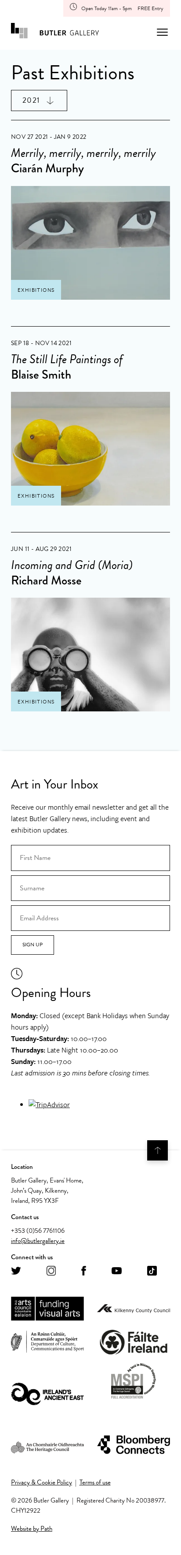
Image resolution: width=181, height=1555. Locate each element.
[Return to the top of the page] (157, 1150)
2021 (31, 100)
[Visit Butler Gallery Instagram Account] (51, 1271)
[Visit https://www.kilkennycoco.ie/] (133, 1309)
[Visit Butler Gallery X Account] (16, 1271)
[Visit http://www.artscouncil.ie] (47, 1309)
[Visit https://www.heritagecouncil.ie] (47, 1445)
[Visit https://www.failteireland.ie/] (133, 1342)
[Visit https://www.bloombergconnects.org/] (133, 1445)
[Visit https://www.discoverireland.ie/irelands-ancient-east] (47, 1394)
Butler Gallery (55, 32)
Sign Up (32, 945)
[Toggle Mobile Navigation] (162, 32)
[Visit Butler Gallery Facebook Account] (83, 1271)
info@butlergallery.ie (38, 1241)
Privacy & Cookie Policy (41, 1482)
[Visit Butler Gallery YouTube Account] (117, 1271)
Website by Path (31, 1528)
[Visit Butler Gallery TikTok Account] (152, 1271)
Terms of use (95, 1482)
